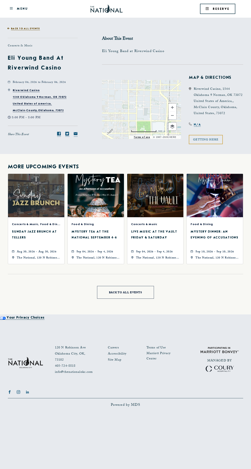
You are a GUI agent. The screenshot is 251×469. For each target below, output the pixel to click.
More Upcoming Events (43, 167)
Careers (113, 348)
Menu (21, 9)
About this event (117, 39)
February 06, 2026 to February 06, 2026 (39, 82)
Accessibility (117, 354)
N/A (197, 124)
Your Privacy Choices (25, 317)
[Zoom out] (172, 115)
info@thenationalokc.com (74, 372)
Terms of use (142, 137)
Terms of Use (156, 348)
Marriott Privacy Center (158, 356)
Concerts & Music (20, 46)
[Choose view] (172, 126)
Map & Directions (210, 77)
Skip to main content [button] (22, 3)
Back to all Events (25, 28)
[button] (206, 139)
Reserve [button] (223, 10)
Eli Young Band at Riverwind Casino (36, 62)
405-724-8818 (65, 366)
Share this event (18, 134)
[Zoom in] (172, 107)
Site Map (114, 360)
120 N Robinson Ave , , (70, 354)
